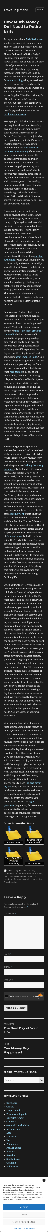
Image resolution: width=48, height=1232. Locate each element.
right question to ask (15, 114)
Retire (34, 879)
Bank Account (28, 873)
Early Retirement (35, 39)
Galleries (11, 1121)
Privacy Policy (29, 1228)
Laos (8, 1133)
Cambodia (11, 1103)
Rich (40, 879)
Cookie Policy (17, 1228)
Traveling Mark (16, 10)
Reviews (10, 1151)
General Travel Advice (17, 1125)
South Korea (13, 1159)
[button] (44, 1180)
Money (19, 879)
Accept (23, 1207)
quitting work (16, 513)
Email (8, 967)
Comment (10, 913)
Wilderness (12, 1166)
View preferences (24, 1222)
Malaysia (11, 1136)
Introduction (13, 1129)
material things (15, 80)
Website (8, 980)
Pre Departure (13, 1147)
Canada (10, 1106)
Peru (8, 1140)
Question (27, 879)
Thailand (11, 1162)
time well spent (14, 536)
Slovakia (10, 1155)
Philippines (12, 1144)
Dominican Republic (17, 1114)
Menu (40, 10)
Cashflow (8, 876)
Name (7, 954)
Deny (24, 1214)
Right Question (10, 882)
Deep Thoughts (14, 1110)
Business (38, 873)
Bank (18, 873)
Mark (9, 871)
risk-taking (16, 371)
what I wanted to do (26, 357)
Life (14, 879)
